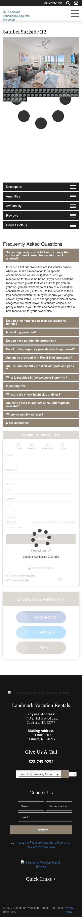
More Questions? (18, 423)
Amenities (13, 196)
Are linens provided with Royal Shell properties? (39, 357)
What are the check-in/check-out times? (33, 394)
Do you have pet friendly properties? (31, 341)
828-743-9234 (53, 3)
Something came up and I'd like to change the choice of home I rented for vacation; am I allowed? (37, 255)
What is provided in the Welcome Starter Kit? (36, 377)
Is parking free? (16, 386)
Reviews (12, 215)
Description (14, 186)
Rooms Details (16, 225)
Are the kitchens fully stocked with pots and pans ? (40, 367)
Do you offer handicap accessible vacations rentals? (36, 322)
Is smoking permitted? (21, 332)
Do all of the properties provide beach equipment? (40, 349)
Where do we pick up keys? (25, 414)
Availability (13, 205)
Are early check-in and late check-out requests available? (38, 404)
